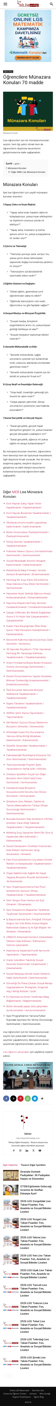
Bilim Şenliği (45, 1393)
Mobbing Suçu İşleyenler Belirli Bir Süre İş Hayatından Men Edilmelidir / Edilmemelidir (29, 836)
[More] (42, 1098)
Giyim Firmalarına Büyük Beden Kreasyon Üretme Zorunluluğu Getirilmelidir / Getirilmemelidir (29, 666)
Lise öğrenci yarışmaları (16, 1051)
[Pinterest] (20, 1098)
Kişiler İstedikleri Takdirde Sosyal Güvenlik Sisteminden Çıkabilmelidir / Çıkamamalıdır (27, 964)
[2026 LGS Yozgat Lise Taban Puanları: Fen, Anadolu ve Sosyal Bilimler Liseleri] (11, 1223)
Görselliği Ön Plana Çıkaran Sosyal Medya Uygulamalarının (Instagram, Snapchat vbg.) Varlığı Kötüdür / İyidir (29, 987)
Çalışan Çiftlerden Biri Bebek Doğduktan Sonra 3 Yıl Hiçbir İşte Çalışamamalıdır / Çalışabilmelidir (28, 616)
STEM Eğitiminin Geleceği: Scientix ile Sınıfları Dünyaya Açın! (36, 1190)
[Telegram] (35, 1098)
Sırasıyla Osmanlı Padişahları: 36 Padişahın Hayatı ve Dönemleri (35, 1175)
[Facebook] (6, 1098)
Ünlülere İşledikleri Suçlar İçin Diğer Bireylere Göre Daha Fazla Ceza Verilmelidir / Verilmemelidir (26, 778)
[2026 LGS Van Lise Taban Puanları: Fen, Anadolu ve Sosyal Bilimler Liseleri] (11, 1259)
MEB (15, 492)
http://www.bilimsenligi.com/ (28, 1138)
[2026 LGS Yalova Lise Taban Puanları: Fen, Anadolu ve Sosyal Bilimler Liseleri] (11, 1241)
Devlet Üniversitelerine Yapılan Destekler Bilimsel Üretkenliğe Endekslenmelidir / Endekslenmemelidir (29, 680)
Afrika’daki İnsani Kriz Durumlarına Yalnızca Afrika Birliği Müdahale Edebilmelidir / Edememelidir (25, 736)
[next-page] (10, 1376)
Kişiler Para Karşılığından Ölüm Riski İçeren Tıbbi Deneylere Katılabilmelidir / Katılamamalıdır (28, 630)
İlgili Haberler (10, 1165)
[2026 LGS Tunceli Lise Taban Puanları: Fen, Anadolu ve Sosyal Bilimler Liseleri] (11, 1288)
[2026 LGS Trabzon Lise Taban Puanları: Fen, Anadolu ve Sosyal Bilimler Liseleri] (11, 1306)
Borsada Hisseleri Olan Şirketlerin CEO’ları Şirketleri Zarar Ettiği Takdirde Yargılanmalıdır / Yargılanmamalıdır (29, 822)
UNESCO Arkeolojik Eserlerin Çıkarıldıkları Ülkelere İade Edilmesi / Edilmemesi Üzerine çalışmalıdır (29, 941)
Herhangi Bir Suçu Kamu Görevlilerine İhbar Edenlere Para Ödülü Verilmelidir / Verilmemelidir (28, 583)
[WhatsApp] (28, 1098)
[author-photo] (28, 1129)
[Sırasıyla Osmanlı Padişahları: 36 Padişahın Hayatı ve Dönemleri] (11, 1175)
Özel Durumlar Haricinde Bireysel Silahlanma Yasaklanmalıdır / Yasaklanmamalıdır (24, 693)
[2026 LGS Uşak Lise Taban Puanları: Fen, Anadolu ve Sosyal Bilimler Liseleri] (11, 1274)
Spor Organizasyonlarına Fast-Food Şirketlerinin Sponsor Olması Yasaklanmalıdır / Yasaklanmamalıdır (26, 890)
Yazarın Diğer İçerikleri (33, 1165)
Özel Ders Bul (38, 1390)
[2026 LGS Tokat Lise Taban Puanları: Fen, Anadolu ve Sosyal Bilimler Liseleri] (11, 1325)
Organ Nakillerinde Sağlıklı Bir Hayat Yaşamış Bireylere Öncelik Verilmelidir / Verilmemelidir (28, 877)
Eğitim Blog (8, 71)
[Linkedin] (28, 1151)
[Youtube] (41, 1151)
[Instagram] (21, 1151)
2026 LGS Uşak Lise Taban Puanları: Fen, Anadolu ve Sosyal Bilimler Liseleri (36, 1274)
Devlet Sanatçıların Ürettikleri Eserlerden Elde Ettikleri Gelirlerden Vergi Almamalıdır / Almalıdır (28, 850)
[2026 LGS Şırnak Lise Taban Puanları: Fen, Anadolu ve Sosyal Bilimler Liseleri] (11, 1361)
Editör (28, 1133)
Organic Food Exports (21, 1397)
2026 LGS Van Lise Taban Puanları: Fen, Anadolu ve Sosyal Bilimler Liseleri (35, 1259)
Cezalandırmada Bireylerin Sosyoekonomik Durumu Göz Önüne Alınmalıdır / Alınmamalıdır (26, 791)
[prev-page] (5, 1376)
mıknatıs (33, 1393)
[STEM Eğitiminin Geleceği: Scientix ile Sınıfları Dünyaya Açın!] (11, 1190)
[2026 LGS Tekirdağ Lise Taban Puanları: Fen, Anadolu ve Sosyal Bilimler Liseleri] (11, 1343)
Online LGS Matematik (19, 1390)
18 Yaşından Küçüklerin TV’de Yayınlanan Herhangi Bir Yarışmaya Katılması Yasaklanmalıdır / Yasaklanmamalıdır (28, 653)
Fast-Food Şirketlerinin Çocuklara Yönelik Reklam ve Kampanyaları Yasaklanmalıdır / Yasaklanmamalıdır (29, 863)
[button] (5, 4)
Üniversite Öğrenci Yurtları (14, 1393)
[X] (13, 1098)
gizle (17, 163)
